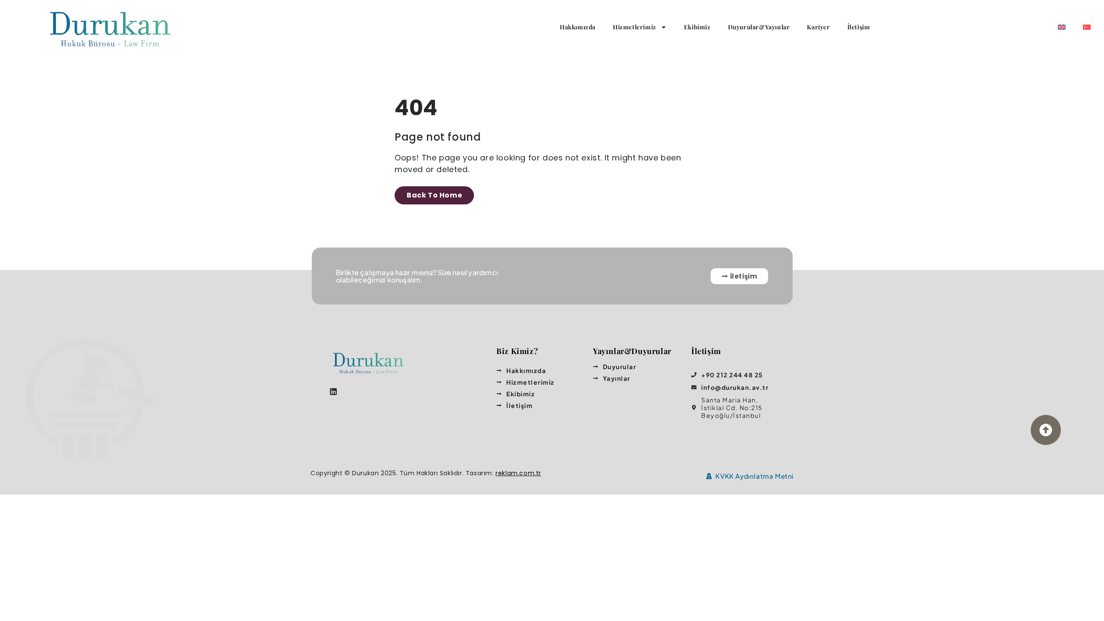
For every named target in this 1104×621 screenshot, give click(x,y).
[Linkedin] (333, 391)
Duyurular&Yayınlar (759, 27)
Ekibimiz (697, 27)
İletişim (858, 27)
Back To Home (434, 195)
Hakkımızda (578, 27)
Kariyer (818, 27)
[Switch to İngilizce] (1061, 27)
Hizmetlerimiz (634, 27)
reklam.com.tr (518, 473)
